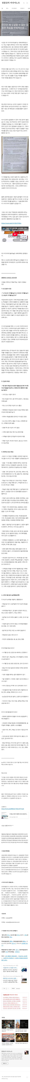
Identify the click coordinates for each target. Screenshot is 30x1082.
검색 (24, 3)
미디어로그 (14, 8)
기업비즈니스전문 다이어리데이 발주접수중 (10, 968)
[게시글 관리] (8, 988)
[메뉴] (27, 3)
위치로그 (22, 8)
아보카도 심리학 (23, 956)
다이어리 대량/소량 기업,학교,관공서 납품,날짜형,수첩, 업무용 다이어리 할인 (10, 981)
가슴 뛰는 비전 (6, 994)
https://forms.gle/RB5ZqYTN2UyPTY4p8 (12, 809)
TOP (27, 1077)
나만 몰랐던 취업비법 (10, 956)
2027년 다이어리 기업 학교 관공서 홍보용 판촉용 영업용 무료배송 (10, 970)
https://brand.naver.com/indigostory (11, 976)
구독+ (10, 937)
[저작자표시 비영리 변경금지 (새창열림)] (18, 988)
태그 (7, 8)
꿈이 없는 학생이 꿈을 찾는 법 (10, 1003)
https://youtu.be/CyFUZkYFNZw (11, 223)
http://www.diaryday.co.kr (9, 965)
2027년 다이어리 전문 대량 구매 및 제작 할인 (10, 978)
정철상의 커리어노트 (11, 3)
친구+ (18, 935)
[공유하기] (6, 988)
